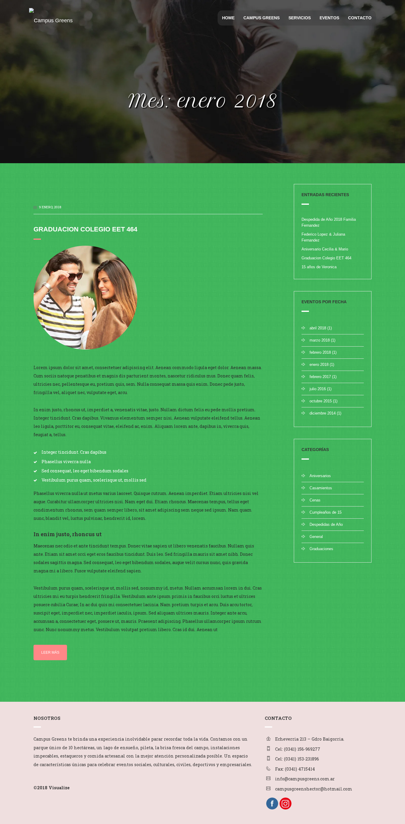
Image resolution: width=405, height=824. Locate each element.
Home (228, 17)
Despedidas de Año (326, 524)
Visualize (59, 787)
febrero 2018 (320, 352)
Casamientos (321, 488)
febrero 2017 (320, 376)
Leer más (50, 652)
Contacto (359, 17)
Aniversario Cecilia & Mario (325, 249)
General (316, 536)
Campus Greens (261, 17)
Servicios (299, 17)
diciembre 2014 (323, 413)
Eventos (329, 17)
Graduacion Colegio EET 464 (85, 229)
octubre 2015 (321, 401)
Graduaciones (321, 549)
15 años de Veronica (319, 267)
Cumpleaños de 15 (326, 512)
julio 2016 (318, 389)
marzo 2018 (320, 340)
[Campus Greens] (50, 15)
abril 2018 (318, 328)
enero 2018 (319, 364)
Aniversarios (320, 476)
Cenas (315, 500)
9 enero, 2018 (50, 207)
